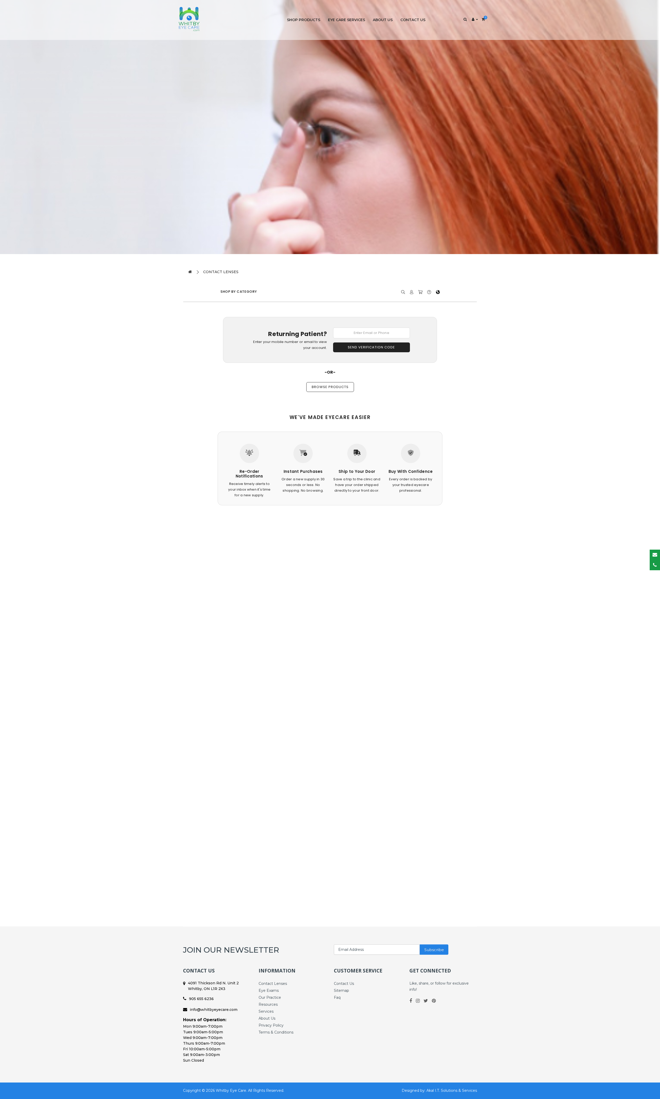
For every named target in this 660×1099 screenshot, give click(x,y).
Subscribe (434, 949)
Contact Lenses (220, 272)
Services (266, 1011)
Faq (337, 997)
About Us (383, 20)
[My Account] (475, 19)
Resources (268, 1004)
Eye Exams (269, 990)
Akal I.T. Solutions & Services (451, 1090)
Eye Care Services (346, 20)
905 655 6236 (201, 998)
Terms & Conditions (276, 1032)
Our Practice (270, 997)
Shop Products (303, 20)
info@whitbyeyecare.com (213, 1009)
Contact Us (412, 20)
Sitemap (341, 990)
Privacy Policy (271, 1025)
